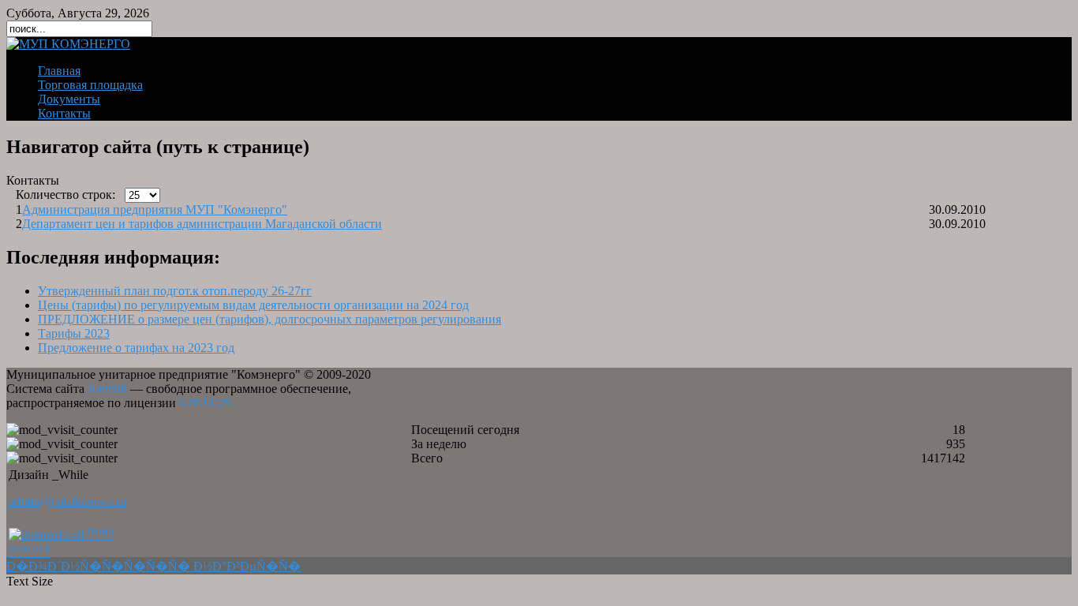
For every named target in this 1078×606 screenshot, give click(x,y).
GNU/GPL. (208, 403)
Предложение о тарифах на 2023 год (136, 347)
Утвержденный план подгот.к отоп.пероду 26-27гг (175, 290)
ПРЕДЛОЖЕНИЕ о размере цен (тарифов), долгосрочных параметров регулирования (269, 319)
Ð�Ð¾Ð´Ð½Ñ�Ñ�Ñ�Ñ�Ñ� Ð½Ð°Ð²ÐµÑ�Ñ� (153, 566)
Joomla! (107, 388)
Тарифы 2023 (74, 333)
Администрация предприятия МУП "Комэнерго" (154, 209)
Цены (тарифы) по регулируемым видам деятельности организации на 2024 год (253, 305)
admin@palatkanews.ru (67, 501)
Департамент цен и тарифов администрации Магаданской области (202, 223)
